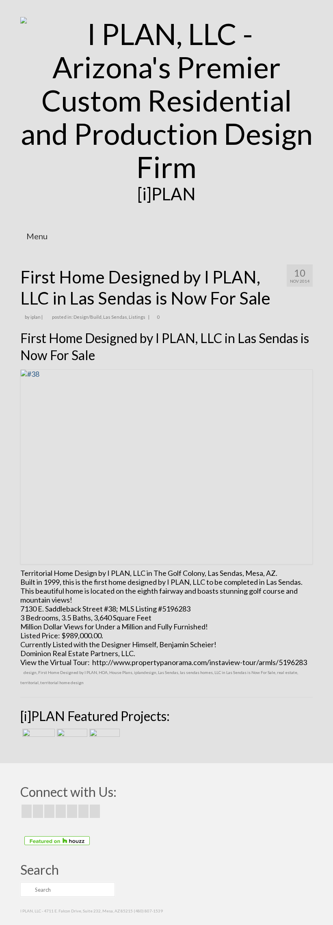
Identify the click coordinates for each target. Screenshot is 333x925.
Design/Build (88, 317)
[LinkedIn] (83, 811)
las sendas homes (196, 672)
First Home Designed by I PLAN (67, 672)
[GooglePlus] (61, 811)
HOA (103, 672)
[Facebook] (27, 811)
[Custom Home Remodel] (71, 739)
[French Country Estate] (37, 739)
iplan (35, 317)
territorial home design (62, 682)
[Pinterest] (72, 811)
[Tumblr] (95, 811)
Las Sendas (115, 317)
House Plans (120, 672)
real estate (287, 672)
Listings (137, 317)
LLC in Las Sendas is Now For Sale (244, 672)
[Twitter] (38, 811)
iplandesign (145, 672)
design (30, 672)
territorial (29, 682)
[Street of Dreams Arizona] (103, 739)
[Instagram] (49, 811)
